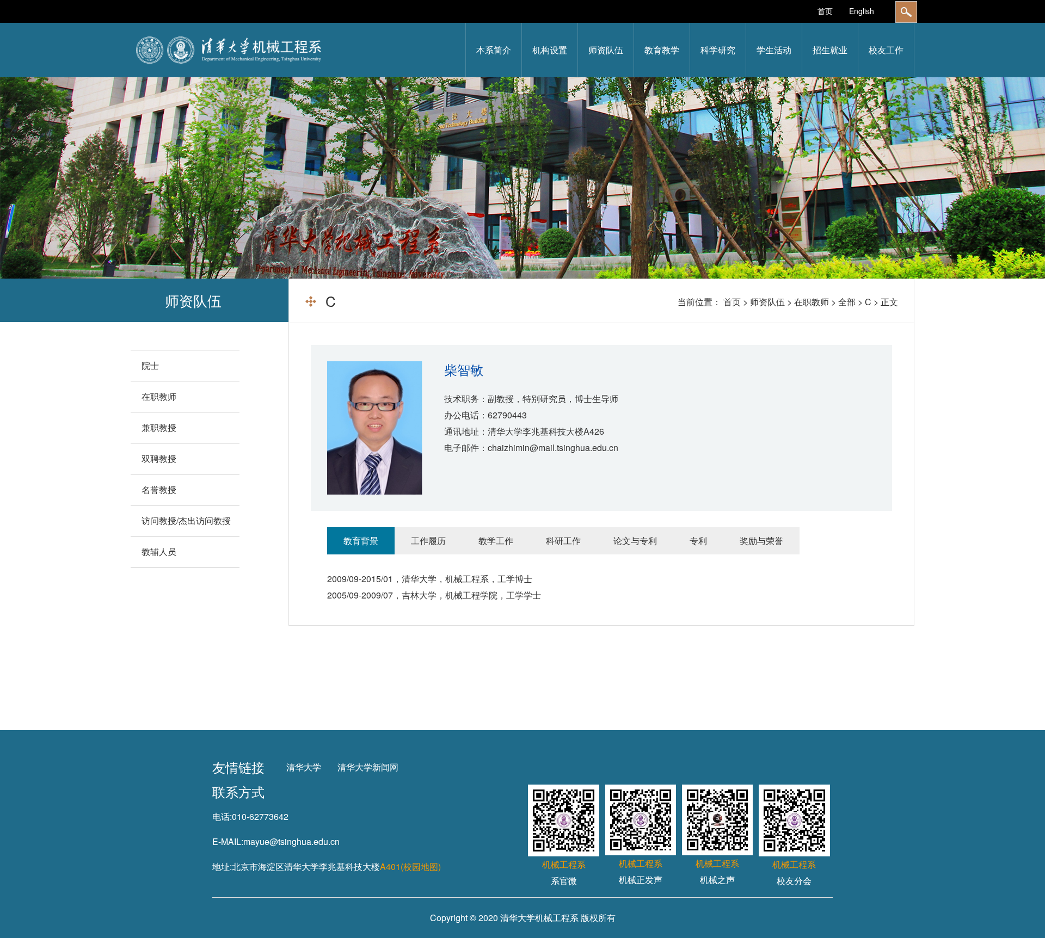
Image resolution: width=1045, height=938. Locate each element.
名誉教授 (159, 489)
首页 (825, 10)
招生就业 (830, 50)
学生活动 (774, 50)
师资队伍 (605, 50)
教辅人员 (159, 551)
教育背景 (360, 540)
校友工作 (886, 50)
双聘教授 (159, 458)
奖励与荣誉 (761, 540)
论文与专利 (635, 540)
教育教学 (661, 50)
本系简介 (493, 50)
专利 (698, 540)
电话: (222, 816)
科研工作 (563, 540)
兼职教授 (159, 427)
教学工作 (495, 540)
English (861, 10)
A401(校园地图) (410, 866)
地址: (222, 866)
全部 (847, 301)
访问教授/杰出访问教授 (186, 520)
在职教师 (811, 301)
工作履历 (428, 540)
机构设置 (549, 50)
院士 (150, 365)
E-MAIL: (227, 841)
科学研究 (717, 50)
